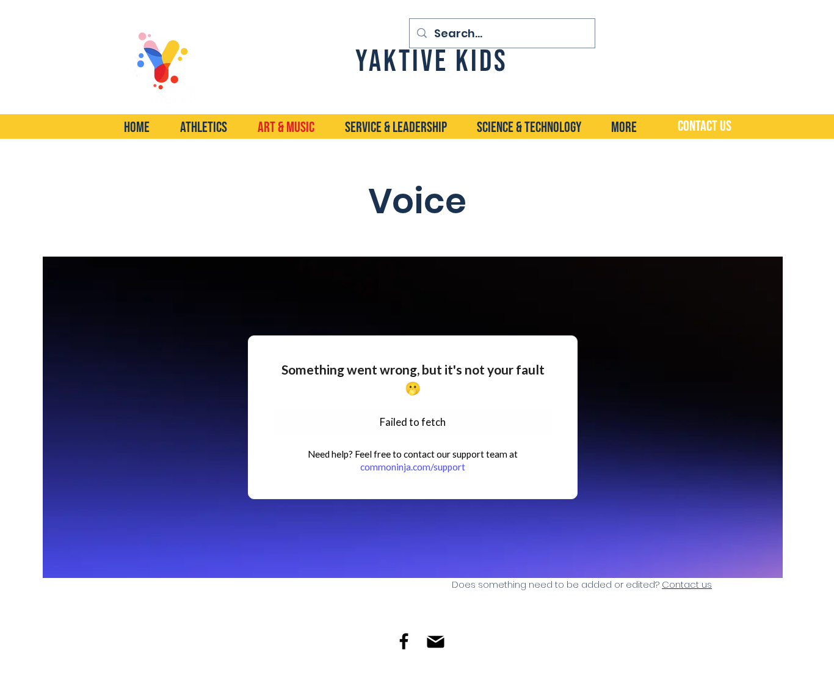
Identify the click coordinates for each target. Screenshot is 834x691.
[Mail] (435, 641)
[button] (538, 126)
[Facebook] (404, 641)
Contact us (687, 584)
